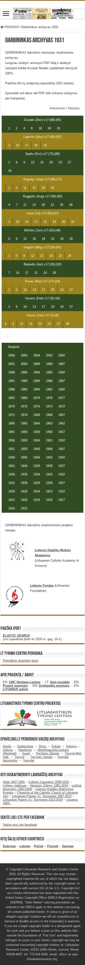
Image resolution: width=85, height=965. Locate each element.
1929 (36, 483)
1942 (61, 457)
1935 (24, 474)
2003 (49, 355)
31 (58, 128)
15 (34, 188)
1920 (24, 500)
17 (26, 145)
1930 (24, 483)
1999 (36, 364)
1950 (24, 449)
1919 (36, 500)
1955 (24, 440)
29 (69, 256)
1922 (61, 491)
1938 (49, 466)
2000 (24, 364)
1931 (11, 483)
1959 (36, 432)
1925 (24, 491)
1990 (24, 381)
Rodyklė (13, 347)
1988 (49, 381)
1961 (11, 432)
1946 (11, 457)
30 (10, 171)
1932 (61, 474)
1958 (49, 432)
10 (17, 145)
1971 (11, 415)
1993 (49, 372)
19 (43, 239)
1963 (49, 423)
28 (70, 205)
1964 (36, 423)
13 (32, 162)
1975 (24, 406)
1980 (24, 398)
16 (41, 162)
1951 (11, 449)
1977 (61, 398)
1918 (49, 500)
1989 (36, 381)
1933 (49, 474)
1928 (49, 483)
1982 (61, 389)
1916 (11, 508)
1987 (61, 381)
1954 (36, 440)
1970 (24, 415)
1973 (49, 406)
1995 (24, 372)
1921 (11, 500)
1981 (11, 398)
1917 (61, 500)
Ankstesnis (58, 108)
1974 (36, 406)
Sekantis (74, 108)
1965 (24, 423)
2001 (11, 364)
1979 (36, 398)
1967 (61, 415)
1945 (24, 457)
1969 (36, 415)
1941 (11, 466)
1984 (36, 389)
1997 (61, 364)
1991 (11, 381)
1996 (11, 372)
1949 (36, 449)
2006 (11, 355)
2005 (24, 355)
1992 (61, 372)
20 (36, 145)
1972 (61, 406)
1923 (49, 491)
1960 (24, 432)
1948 (49, 449)
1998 (49, 364)
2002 (61, 355)
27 (69, 162)
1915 (24, 508)
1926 (11, 491)
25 (52, 188)
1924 (36, 491)
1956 (11, 440)
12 (25, 239)
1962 (61, 423)
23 (60, 162)
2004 (36, 355)
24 (49, 128)
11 (24, 188)
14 (34, 205)
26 (62, 239)
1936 (11, 474)
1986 (11, 389)
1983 (49, 389)
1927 (61, 483)
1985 (24, 389)
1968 (49, 415)
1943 (49, 457)
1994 (36, 372)
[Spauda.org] (42, 12)
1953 (49, 440)
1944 (36, 457)
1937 (61, 466)
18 (40, 128)
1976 (11, 406)
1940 (24, 466)
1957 (61, 432)
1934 (36, 474)
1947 (61, 449)
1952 (61, 440)
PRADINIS (11, 27)
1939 (36, 466)
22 (60, 256)
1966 (11, 423)
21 (52, 205)
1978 (49, 398)
